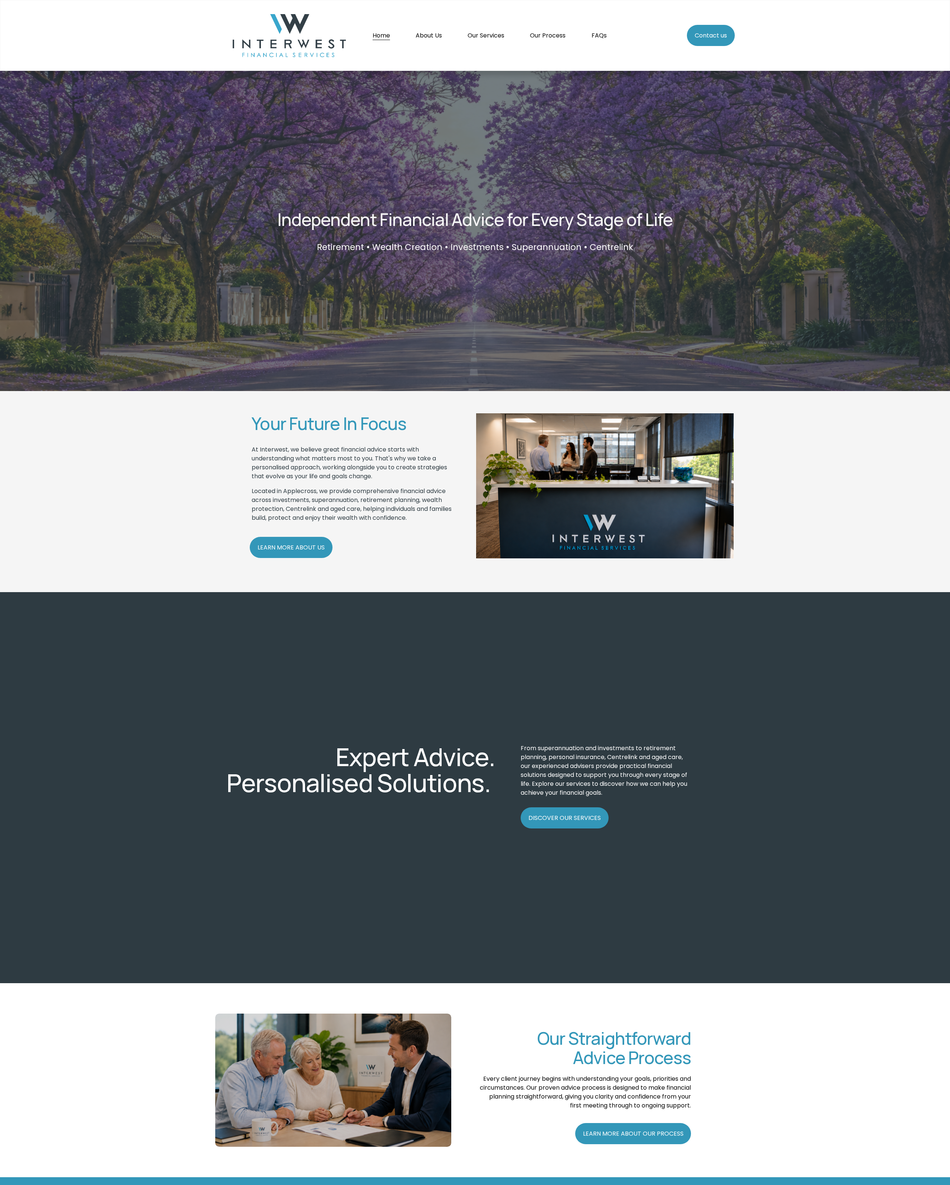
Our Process (548, 35)
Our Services (486, 35)
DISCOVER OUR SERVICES (564, 818)
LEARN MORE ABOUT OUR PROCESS (633, 1133)
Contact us (711, 35)
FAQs (599, 35)
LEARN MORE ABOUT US (291, 547)
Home (381, 35)
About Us (429, 35)
